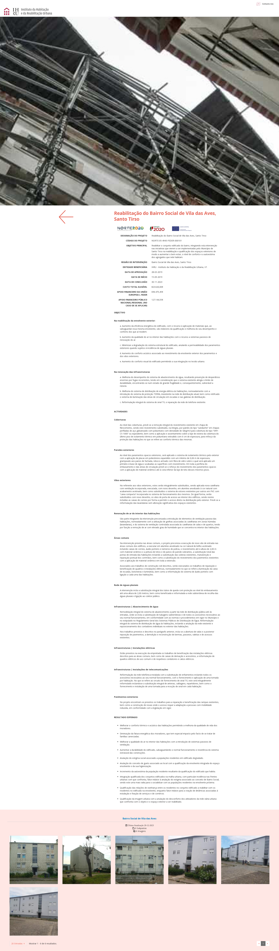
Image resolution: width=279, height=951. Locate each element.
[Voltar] (66, 216)
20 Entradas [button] (17, 943)
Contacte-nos (267, 4)
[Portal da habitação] (7, 11)
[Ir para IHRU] (31, 11)
